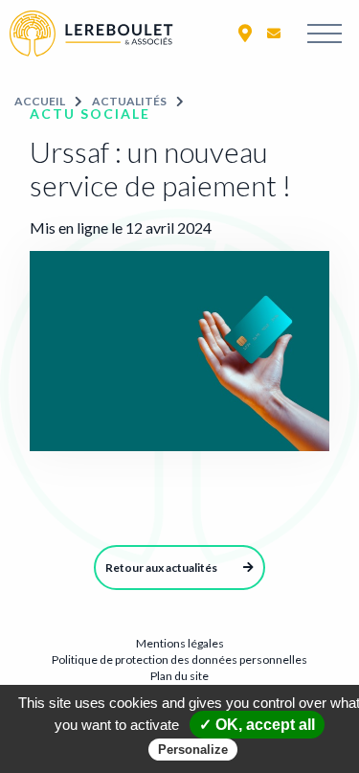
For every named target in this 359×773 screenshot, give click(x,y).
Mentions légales (180, 643)
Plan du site (179, 676)
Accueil (39, 101)
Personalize (193, 749)
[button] (245, 33)
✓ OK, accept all (257, 724)
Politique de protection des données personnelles (179, 659)
